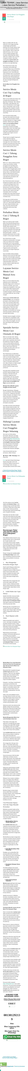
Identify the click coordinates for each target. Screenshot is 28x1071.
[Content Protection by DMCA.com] (3, 1064)
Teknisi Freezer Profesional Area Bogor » (12, 471)
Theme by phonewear (19, 1066)
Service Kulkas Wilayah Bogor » (10, 1058)
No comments (11, 19)
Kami (4, 460)
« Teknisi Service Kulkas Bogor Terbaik (11, 470)
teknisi (4, 125)
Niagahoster (10, 1066)
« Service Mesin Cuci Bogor (9, 1057)
